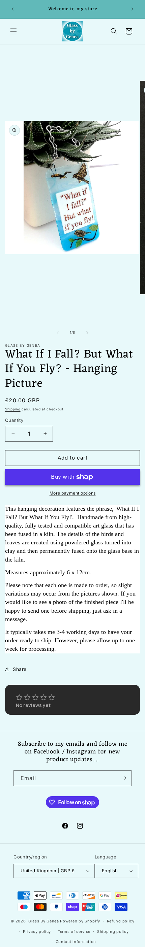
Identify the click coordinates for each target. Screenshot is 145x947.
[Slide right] (87, 332)
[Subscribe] (123, 778)
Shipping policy (113, 931)
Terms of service (74, 931)
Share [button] (20, 669)
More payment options (73, 493)
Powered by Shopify (80, 921)
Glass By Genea (43, 921)
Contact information (76, 941)
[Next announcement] (132, 9)
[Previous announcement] (12, 9)
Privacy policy (37, 931)
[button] (13, 31)
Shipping (13, 409)
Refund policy (121, 921)
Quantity (14, 420)
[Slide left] (57, 332)
